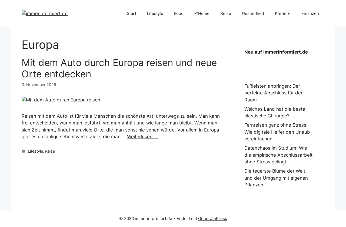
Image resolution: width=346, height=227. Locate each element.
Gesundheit (253, 13)
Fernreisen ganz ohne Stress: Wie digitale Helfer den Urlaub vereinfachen (277, 132)
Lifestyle (155, 13)
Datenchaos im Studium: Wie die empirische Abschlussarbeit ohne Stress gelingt (278, 155)
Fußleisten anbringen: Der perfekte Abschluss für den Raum (274, 93)
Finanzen (310, 13)
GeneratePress (212, 218)
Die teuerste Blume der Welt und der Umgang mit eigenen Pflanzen (276, 177)
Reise (225, 13)
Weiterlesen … (142, 136)
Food (179, 13)
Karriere (283, 13)
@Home (201, 13)
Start (131, 13)
